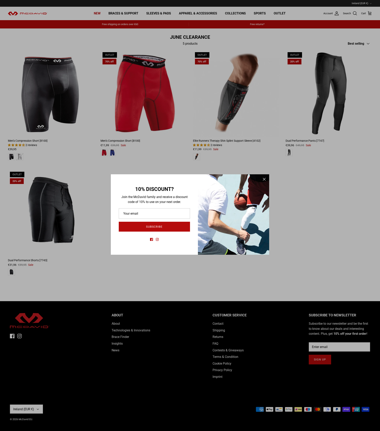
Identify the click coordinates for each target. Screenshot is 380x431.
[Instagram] (157, 239)
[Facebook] (151, 239)
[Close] (264, 179)
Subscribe (154, 226)
